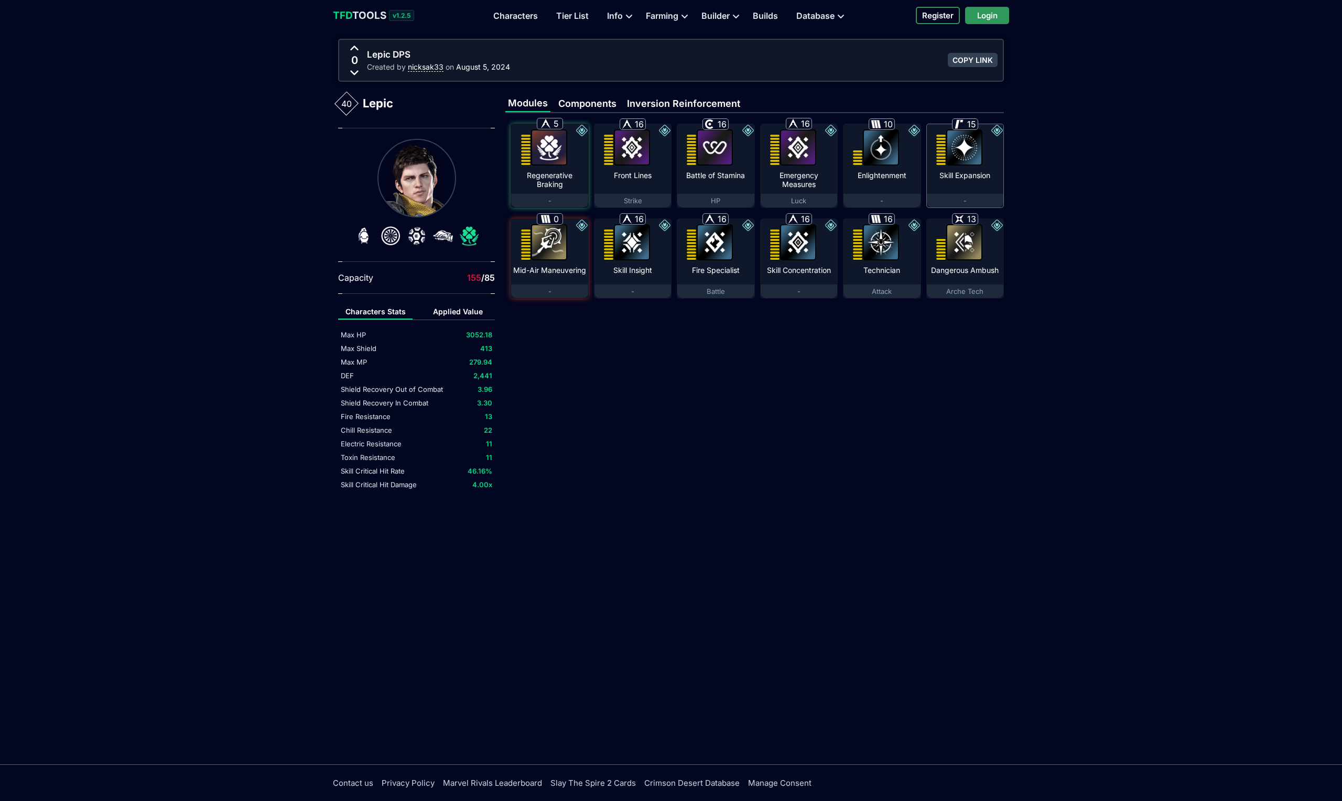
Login (987, 15)
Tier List (572, 15)
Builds (765, 15)
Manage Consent (779, 783)
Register (938, 15)
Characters (515, 15)
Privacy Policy (408, 783)
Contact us (353, 783)
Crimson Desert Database (692, 783)
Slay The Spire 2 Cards (593, 783)
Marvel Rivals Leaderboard (492, 783)
